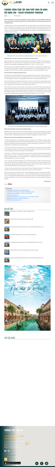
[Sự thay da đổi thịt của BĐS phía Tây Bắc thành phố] (43, 368)
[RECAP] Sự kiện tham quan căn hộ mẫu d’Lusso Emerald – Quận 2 (11, 422)
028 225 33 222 (14, 444)
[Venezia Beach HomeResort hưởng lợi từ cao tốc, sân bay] (27, 368)
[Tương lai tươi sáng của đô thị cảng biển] (11, 368)
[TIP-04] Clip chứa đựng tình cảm (14, 200)
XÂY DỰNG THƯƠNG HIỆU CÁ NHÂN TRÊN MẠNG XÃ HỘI (20, 192)
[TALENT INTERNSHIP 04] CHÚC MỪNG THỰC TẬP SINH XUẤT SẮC (23, 196)
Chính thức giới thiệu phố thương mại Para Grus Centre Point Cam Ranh (43, 422)
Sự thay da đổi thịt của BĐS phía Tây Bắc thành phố (43, 380)
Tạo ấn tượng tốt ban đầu (12, 195)
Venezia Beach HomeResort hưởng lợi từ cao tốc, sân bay (27, 380)
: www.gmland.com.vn (14, 447)
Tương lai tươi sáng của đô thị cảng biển (11, 379)
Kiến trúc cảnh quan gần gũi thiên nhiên (26, 420)
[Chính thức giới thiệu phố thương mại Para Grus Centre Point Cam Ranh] (43, 409)
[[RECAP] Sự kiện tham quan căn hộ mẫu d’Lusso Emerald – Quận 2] (11, 409)
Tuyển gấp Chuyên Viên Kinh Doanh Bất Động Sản (18, 190)
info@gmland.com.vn (13, 446)
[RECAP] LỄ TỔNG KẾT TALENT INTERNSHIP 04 (18, 198)
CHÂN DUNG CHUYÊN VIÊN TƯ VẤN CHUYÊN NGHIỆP (19, 193)
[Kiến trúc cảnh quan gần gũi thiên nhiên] (27, 409)
